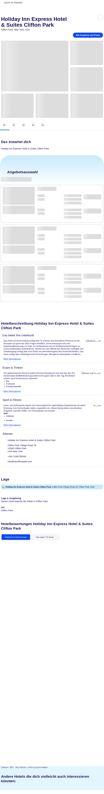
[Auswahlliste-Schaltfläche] (100, 17)
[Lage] (34, 125)
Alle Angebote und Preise (88, 35)
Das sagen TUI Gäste (45, 537)
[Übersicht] (5, 125)
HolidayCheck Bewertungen (16, 537)
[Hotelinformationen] (24, 125)
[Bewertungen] (43, 125)
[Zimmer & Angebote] (14, 125)
